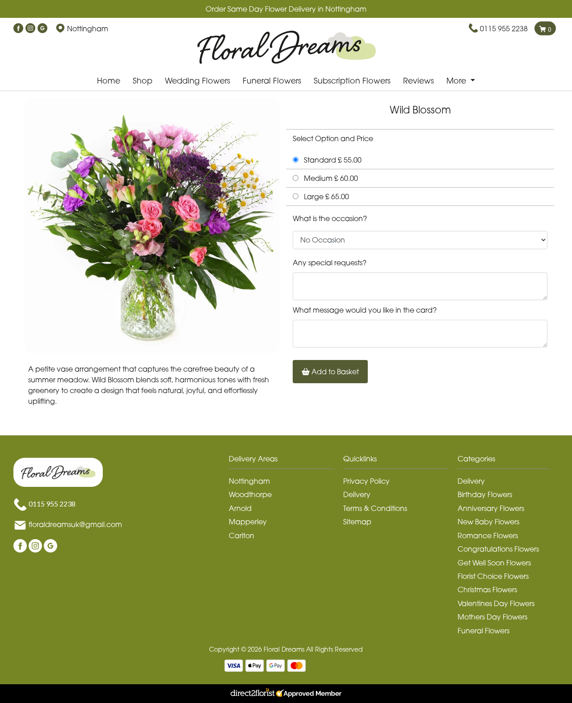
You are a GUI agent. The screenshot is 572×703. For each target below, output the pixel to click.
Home (108, 80)
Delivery (356, 494)
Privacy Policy (366, 481)
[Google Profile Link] (42, 28)
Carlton (241, 535)
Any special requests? (329, 262)
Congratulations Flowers (498, 548)
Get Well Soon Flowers (494, 562)
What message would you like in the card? (365, 309)
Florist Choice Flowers (493, 576)
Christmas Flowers (487, 589)
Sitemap (357, 521)
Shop (142, 80)
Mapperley (248, 521)
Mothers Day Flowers (492, 616)
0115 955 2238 (504, 28)
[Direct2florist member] (286, 693)
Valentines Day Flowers (496, 603)
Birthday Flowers (485, 494)
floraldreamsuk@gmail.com (75, 524)
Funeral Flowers (272, 80)
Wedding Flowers (197, 80)
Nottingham (249, 481)
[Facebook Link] (18, 28)
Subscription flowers (352, 80)
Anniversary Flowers (491, 508)
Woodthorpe (250, 494)
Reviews (418, 80)
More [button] (457, 80)
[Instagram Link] (30, 28)
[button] (286, 461)
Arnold (240, 508)
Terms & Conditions (375, 508)
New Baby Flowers (488, 521)
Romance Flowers (488, 535)
